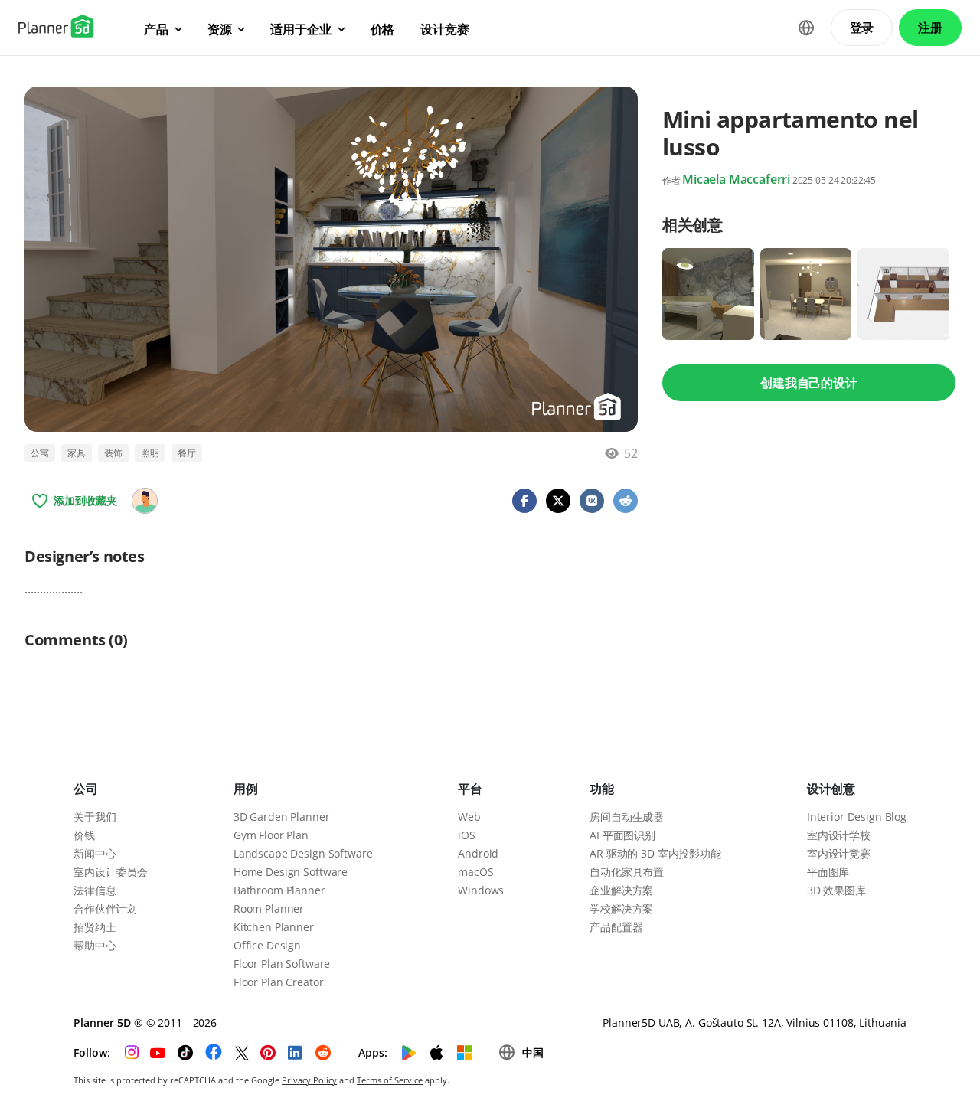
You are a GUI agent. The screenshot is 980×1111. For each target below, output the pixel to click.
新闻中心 (95, 853)
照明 (150, 452)
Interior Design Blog (856, 816)
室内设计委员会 (111, 871)
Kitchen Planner (274, 927)
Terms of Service (390, 1080)
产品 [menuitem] (156, 29)
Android (478, 853)
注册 (930, 27)
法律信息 (95, 890)
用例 (246, 788)
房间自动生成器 (627, 816)
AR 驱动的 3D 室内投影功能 (655, 853)
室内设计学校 (839, 835)
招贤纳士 (95, 927)
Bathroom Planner (279, 890)
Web (469, 816)
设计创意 (831, 788)
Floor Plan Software (282, 963)
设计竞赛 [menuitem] (444, 29)
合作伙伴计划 (105, 908)
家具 (76, 452)
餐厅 (187, 452)
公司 (86, 788)
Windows (481, 890)
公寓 (40, 452)
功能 (602, 788)
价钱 (84, 835)
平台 (470, 788)
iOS (466, 835)
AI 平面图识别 (622, 835)
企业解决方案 (621, 890)
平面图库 (828, 871)
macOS (475, 871)
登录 (862, 27)
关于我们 (95, 816)
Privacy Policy (309, 1080)
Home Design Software (291, 871)
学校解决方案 (621, 908)
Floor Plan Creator (278, 982)
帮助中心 (95, 945)
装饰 (113, 452)
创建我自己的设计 (809, 382)
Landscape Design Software (303, 853)
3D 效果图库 (836, 890)
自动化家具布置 (627, 871)
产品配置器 (616, 927)
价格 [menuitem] (383, 29)
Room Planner (269, 908)
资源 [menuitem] (219, 29)
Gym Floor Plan (271, 835)
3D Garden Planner (282, 816)
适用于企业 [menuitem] (300, 29)
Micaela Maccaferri (736, 179)
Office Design (267, 945)
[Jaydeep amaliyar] (144, 501)
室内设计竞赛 (839, 853)
